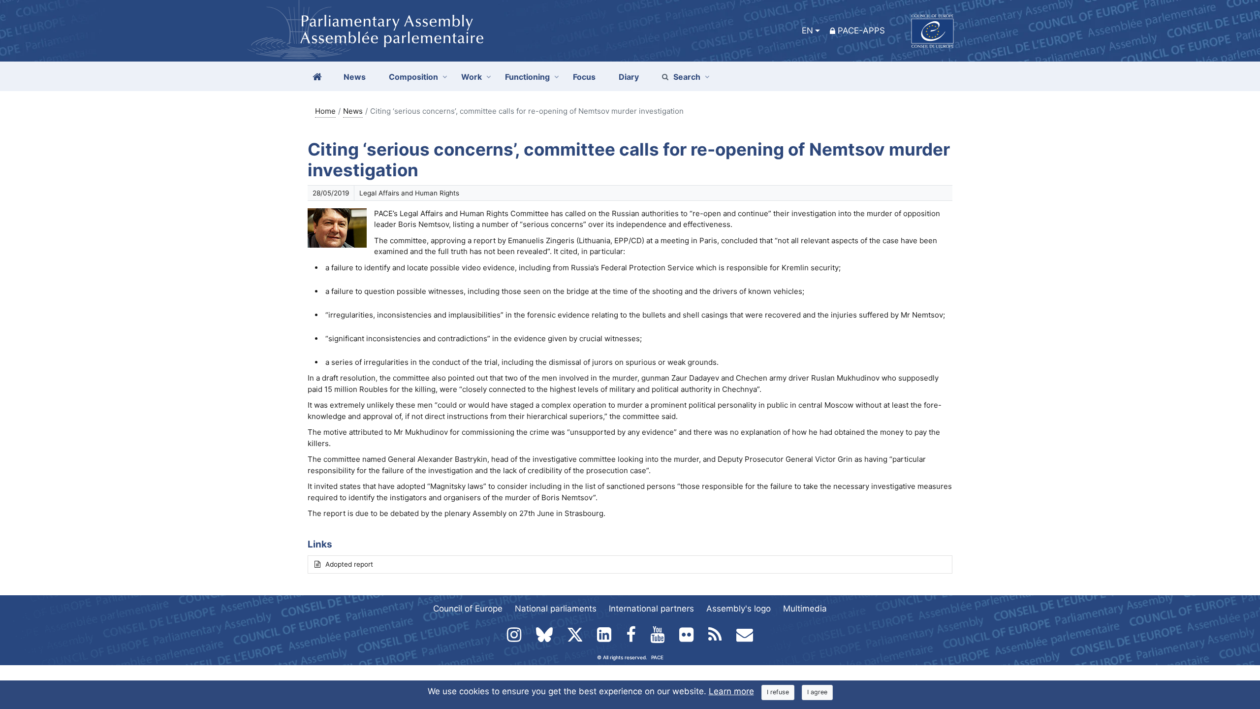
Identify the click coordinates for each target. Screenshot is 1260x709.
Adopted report (349, 564)
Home (325, 111)
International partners (651, 608)
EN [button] (807, 30)
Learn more (731, 691)
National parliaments (556, 608)
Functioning (527, 77)
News (353, 111)
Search (686, 77)
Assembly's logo (738, 608)
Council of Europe (468, 608)
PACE (657, 657)
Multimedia (805, 608)
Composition (413, 77)
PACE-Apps (861, 30)
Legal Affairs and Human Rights (409, 193)
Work (471, 77)
